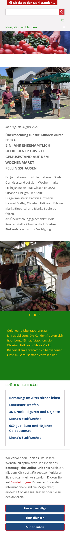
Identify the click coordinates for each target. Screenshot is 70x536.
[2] (35, 315)
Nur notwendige (35, 508)
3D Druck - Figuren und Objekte (34, 412)
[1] (31, 315)
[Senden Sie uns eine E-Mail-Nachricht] (63, 20)
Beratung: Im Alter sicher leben (34, 398)
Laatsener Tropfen (24, 405)
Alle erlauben (35, 527)
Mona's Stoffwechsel (26, 419)
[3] (39, 315)
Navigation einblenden (21, 27)
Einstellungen (21, 482)
